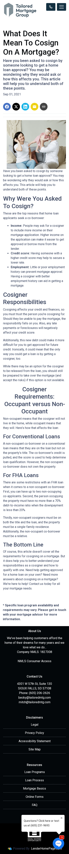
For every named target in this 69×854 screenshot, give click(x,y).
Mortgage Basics (34, 788)
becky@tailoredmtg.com (34, 697)
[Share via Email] (34, 106)
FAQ (34, 805)
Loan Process (34, 780)
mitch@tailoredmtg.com (34, 702)
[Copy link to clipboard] (44, 106)
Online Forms (35, 797)
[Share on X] (16, 106)
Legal (34, 724)
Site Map (35, 749)
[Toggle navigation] (61, 7)
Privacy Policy (34, 733)
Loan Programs (34, 772)
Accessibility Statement (35, 741)
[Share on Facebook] (7, 106)
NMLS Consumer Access (34, 661)
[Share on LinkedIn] (25, 106)
